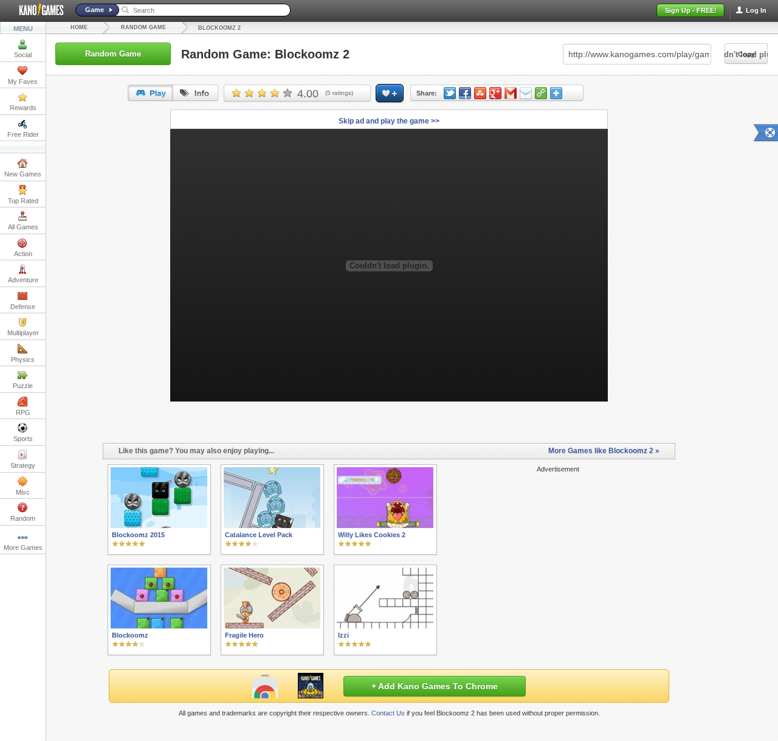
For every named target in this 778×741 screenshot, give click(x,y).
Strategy (22, 465)
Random (22, 518)
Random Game (143, 27)
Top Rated (23, 200)
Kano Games (36, 10)
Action (23, 253)
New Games (22, 174)
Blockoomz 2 (219, 28)
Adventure (23, 280)
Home (79, 27)
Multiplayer (23, 332)
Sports (23, 438)
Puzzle (23, 385)
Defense (22, 306)
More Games (23, 547)
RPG (23, 412)
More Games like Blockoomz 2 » (603, 451)
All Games (23, 227)
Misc (23, 492)
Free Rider (23, 134)
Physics (23, 359)
